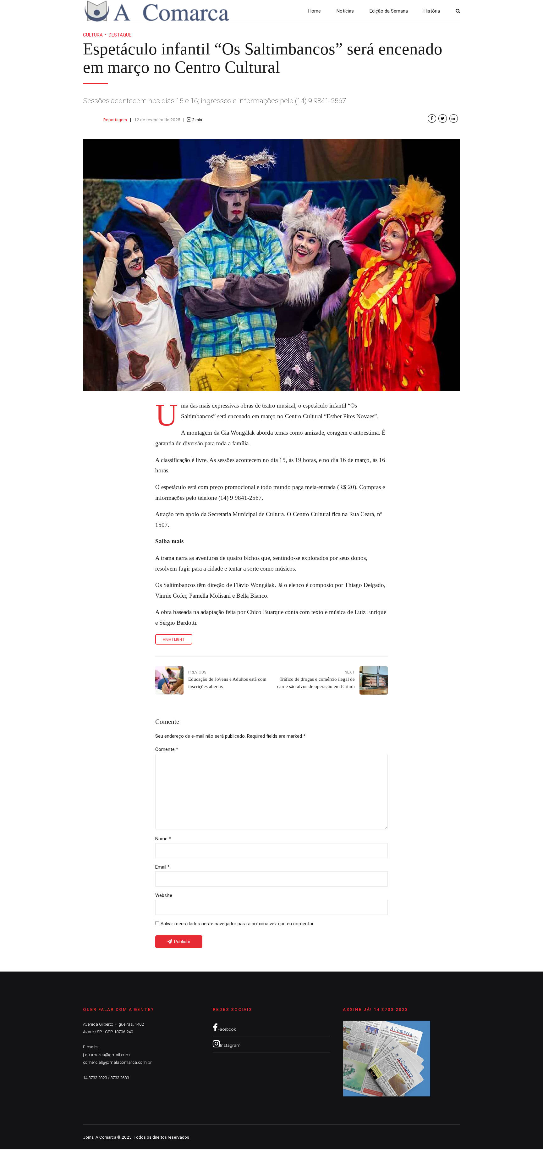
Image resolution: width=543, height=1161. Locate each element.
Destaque (120, 35)
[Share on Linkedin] (453, 118)
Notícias (345, 11)
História (432, 11)
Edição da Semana (389, 11)
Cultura (93, 35)
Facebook (226, 1029)
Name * (163, 839)
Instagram (230, 1045)
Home (314, 11)
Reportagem (115, 119)
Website (163, 895)
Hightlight (174, 639)
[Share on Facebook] (432, 118)
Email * (162, 867)
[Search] (458, 10)
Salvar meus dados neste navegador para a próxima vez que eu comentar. (237, 924)
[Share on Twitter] (442, 118)
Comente (166, 749)
